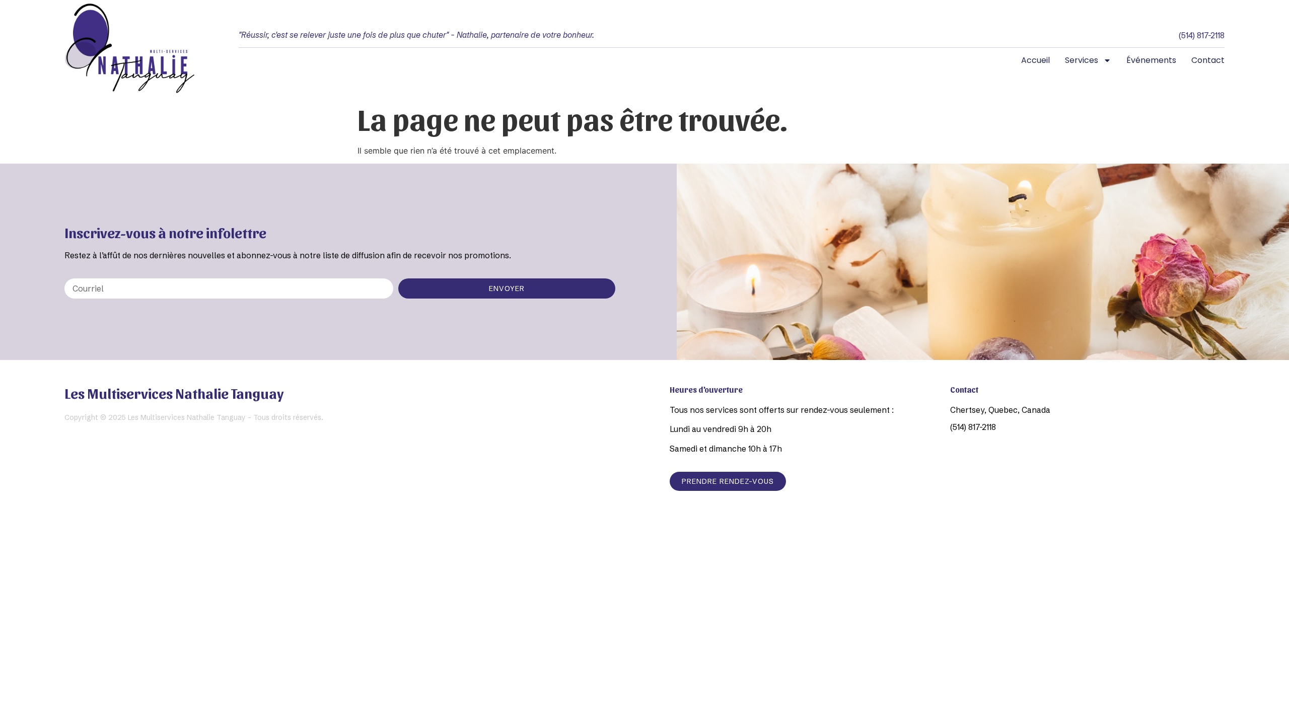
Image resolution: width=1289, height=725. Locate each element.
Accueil (1035, 60)
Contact (1208, 60)
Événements (1151, 60)
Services (1081, 60)
